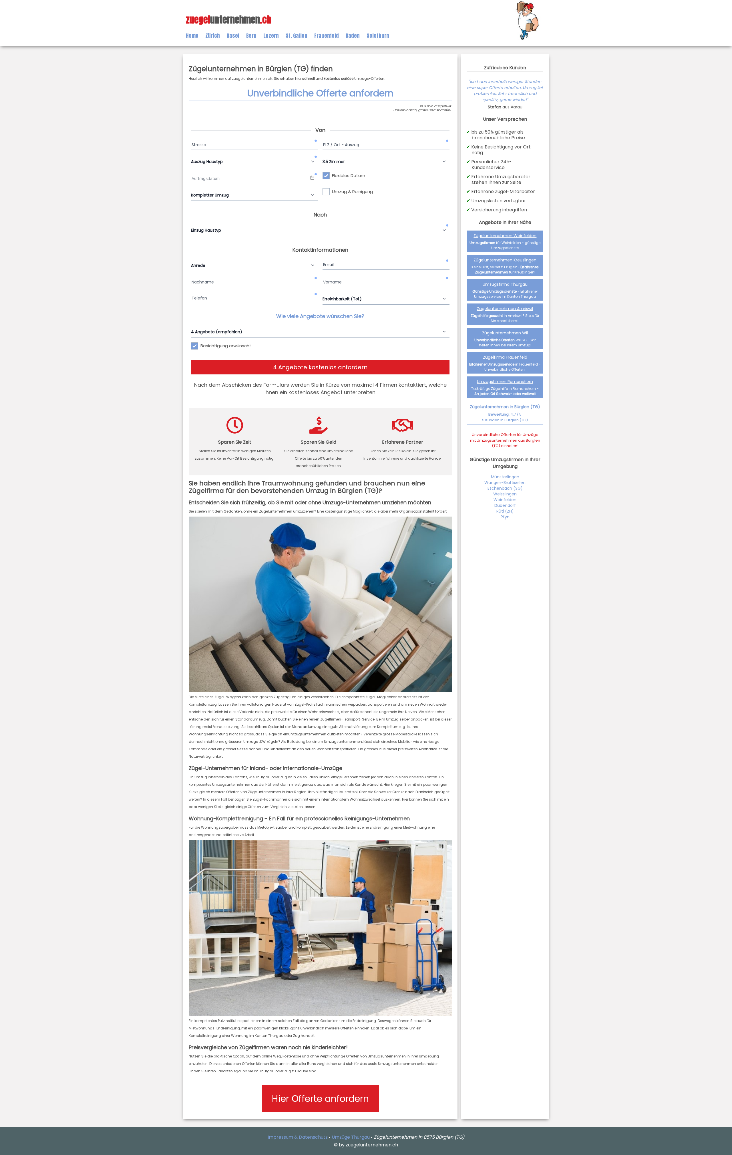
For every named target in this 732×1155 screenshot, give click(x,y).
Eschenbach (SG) (505, 488)
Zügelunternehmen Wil (505, 333)
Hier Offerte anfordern (320, 1098)
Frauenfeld (326, 35)
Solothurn (378, 35)
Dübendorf (505, 505)
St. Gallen (296, 35)
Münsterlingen (505, 477)
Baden (353, 35)
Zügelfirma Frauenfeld (505, 357)
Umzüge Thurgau (351, 1137)
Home (192, 35)
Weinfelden (505, 500)
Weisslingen (505, 494)
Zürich (212, 35)
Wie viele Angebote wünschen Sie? (320, 316)
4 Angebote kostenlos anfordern (320, 367)
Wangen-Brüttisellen (505, 482)
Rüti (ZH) (505, 511)
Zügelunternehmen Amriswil (505, 308)
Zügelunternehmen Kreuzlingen (505, 260)
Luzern (271, 35)
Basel (233, 35)
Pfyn (505, 517)
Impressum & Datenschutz (298, 1137)
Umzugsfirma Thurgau (505, 284)
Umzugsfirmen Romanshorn (505, 381)
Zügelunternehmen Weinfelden (505, 236)
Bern (251, 35)
